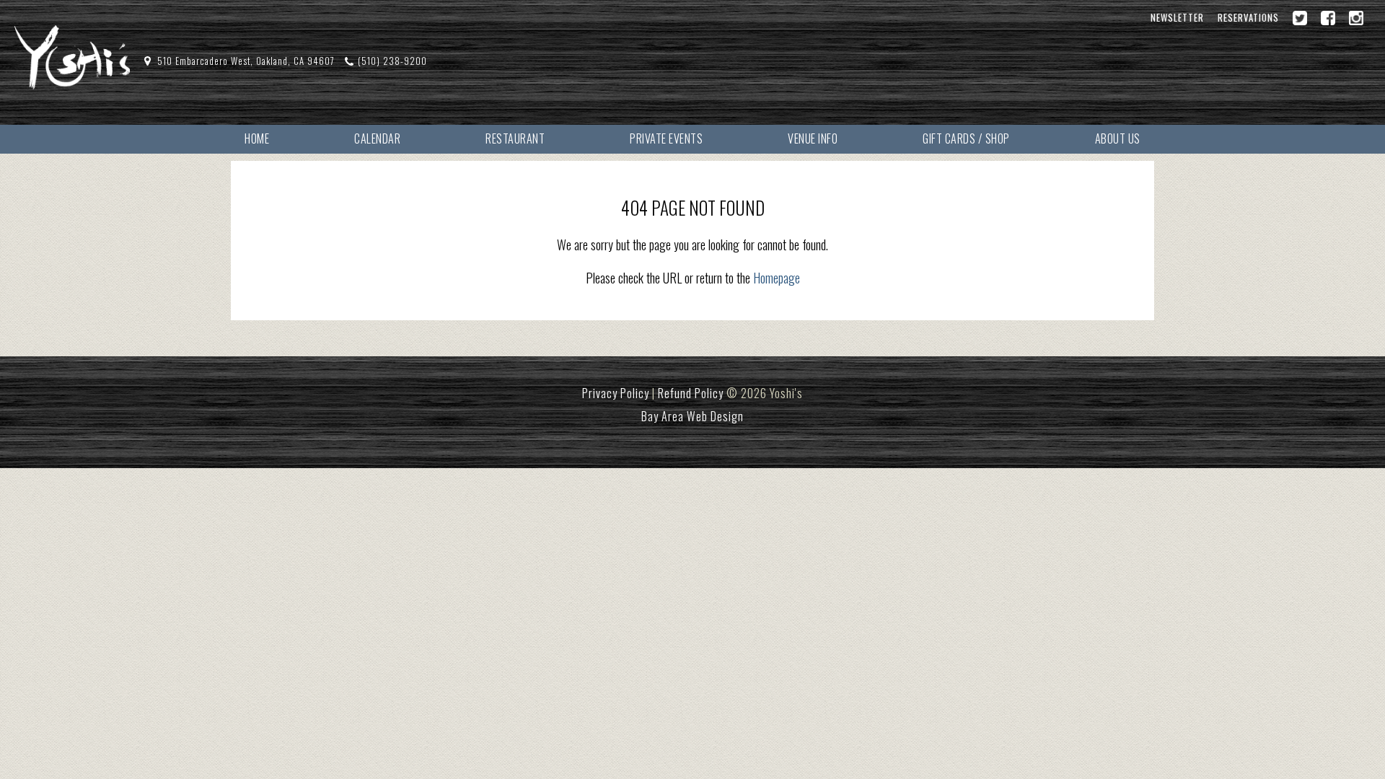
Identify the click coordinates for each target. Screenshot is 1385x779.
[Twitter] (1300, 18)
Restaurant (515, 138)
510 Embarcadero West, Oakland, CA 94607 (246, 61)
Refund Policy (691, 393)
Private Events (666, 138)
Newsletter (1177, 18)
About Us (1117, 138)
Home (257, 138)
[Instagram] (1356, 18)
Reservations (1248, 18)
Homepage (776, 277)
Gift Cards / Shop (966, 138)
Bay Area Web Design (692, 416)
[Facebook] (1328, 18)
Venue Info (812, 138)
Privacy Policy (615, 393)
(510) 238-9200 (392, 61)
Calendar (377, 138)
